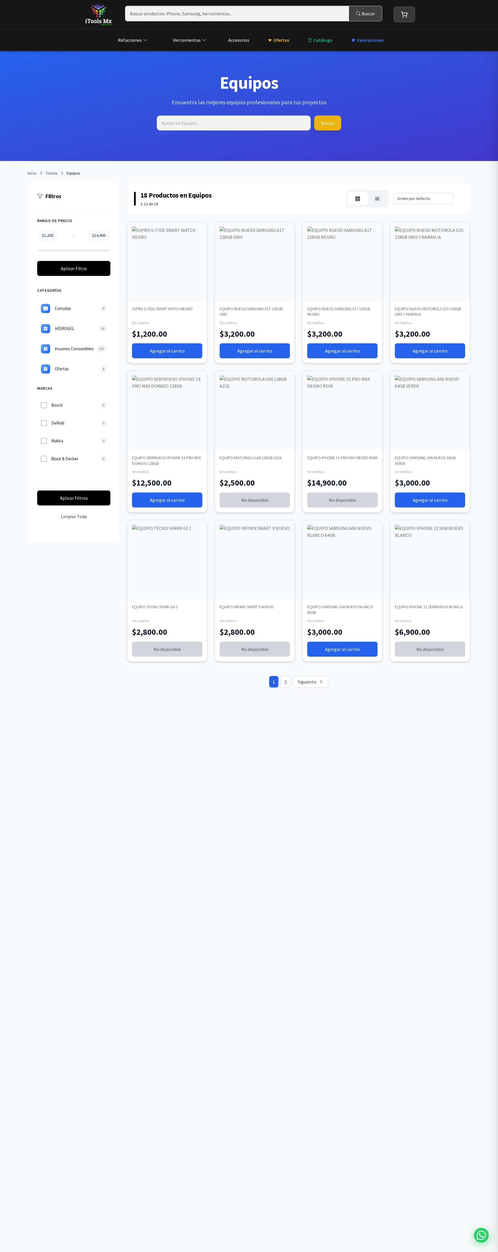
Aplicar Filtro (74, 268)
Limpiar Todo (74, 516)
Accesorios (238, 40)
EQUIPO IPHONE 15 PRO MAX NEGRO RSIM (342, 457)
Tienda (51, 173)
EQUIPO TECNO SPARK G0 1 (155, 606)
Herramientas (187, 40)
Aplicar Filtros (74, 498)
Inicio (32, 173)
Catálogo (323, 40)
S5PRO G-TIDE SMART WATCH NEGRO (162, 308)
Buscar (368, 13)
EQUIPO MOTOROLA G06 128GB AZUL (251, 457)
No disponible (255, 500)
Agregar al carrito (167, 351)
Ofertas (281, 40)
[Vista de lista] (377, 199)
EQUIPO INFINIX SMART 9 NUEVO (246, 606)
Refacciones (130, 40)
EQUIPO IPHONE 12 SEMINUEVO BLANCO (429, 606)
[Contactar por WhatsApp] (481, 1235)
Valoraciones (370, 40)
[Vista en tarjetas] (357, 199)
